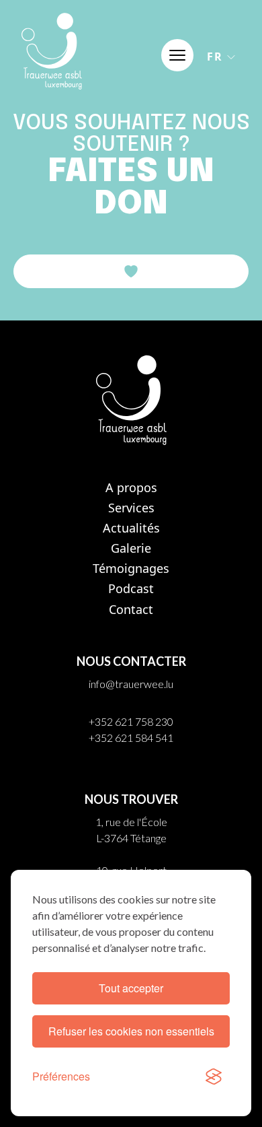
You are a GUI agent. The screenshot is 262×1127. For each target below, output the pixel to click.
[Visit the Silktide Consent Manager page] (214, 1076)
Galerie (131, 548)
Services (131, 508)
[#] (177, 55)
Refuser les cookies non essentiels (131, 1031)
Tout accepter (131, 988)
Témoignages (131, 568)
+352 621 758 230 (131, 721)
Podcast (131, 588)
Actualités (131, 528)
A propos (131, 487)
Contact (131, 609)
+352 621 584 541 (131, 737)
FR (215, 56)
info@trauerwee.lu (131, 683)
